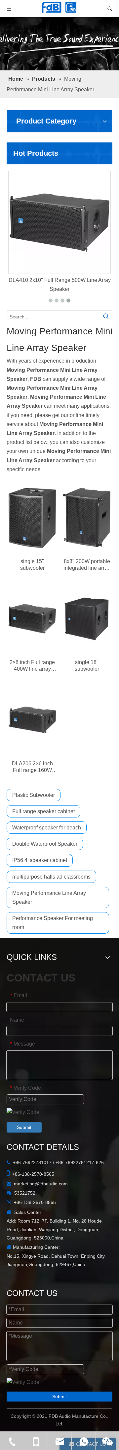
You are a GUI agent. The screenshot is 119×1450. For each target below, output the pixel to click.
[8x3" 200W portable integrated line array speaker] (86, 517)
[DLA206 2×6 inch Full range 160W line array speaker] (32, 720)
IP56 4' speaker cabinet (39, 860)
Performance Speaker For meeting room (52, 922)
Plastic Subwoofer (33, 795)
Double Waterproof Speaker (44, 844)
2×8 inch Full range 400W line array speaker (32, 665)
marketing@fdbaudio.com (41, 1183)
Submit (24, 1127)
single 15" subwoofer (32, 564)
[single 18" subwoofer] (86, 619)
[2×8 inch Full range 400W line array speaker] (32, 619)
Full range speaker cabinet (43, 811)
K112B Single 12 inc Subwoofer (47, 280)
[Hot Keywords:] (106, 317)
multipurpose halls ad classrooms (51, 877)
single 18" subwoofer (87, 665)
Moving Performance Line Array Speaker (49, 897)
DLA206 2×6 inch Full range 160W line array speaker (32, 767)
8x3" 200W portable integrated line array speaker (86, 564)
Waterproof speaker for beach (46, 827)
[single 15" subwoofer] (32, 517)
